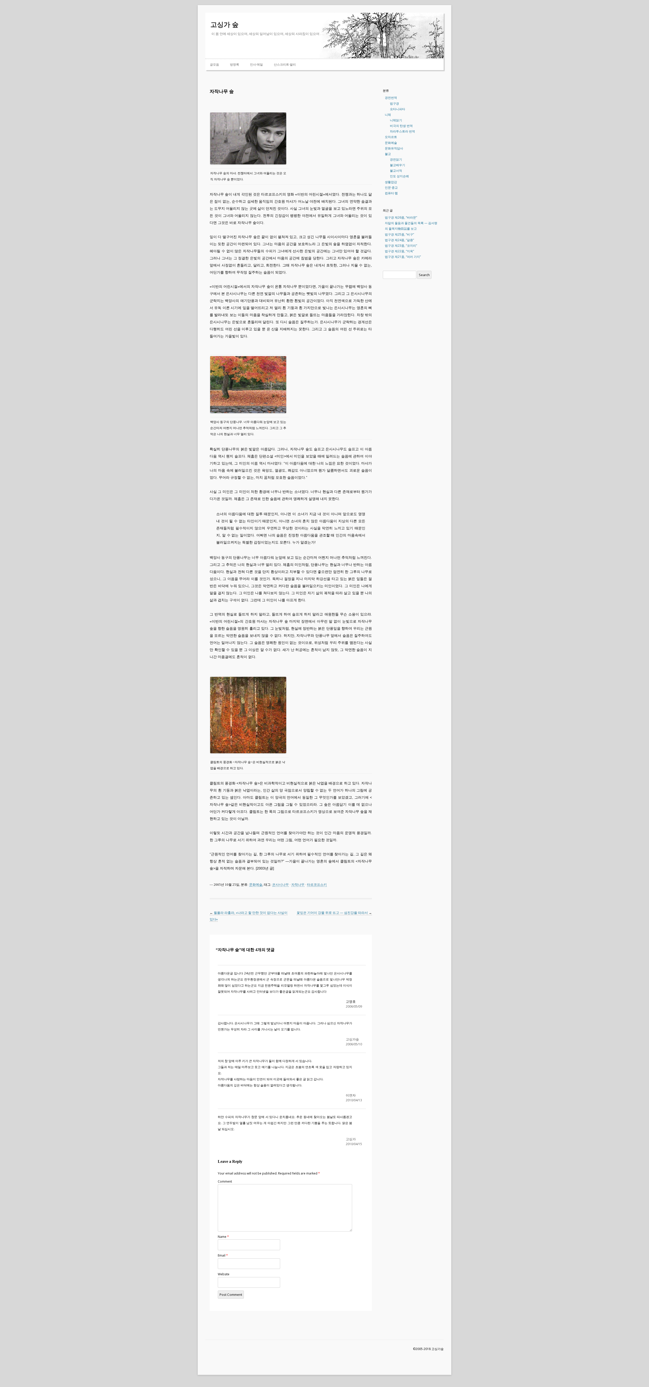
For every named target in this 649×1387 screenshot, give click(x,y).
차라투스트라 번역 (402, 131)
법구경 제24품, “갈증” (399, 240)
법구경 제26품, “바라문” (401, 217)
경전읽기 (396, 159)
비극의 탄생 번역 (401, 126)
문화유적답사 (394, 148)
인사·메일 (256, 64)
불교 (388, 154)
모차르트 (391, 137)
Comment (225, 1181)
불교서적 (396, 170)
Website (223, 1274)
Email (223, 1255)
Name (223, 1237)
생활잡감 (391, 182)
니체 (388, 114)
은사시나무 (280, 885)
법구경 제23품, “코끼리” (401, 245)
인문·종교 (391, 187)
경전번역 (391, 97)
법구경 (394, 103)
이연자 (351, 1095)
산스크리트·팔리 (285, 64)
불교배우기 (397, 165)
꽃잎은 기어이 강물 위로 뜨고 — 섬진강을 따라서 (334, 912)
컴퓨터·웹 (391, 193)
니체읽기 (396, 120)
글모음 (214, 64)
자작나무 (297, 885)
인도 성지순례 (399, 176)
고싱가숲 (352, 1039)
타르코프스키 (317, 885)
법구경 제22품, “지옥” (399, 251)
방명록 (234, 64)
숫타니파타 (397, 109)
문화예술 (255, 885)
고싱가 (351, 1139)
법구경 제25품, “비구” (399, 234)
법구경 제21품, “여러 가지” (403, 257)
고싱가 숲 (224, 24)
